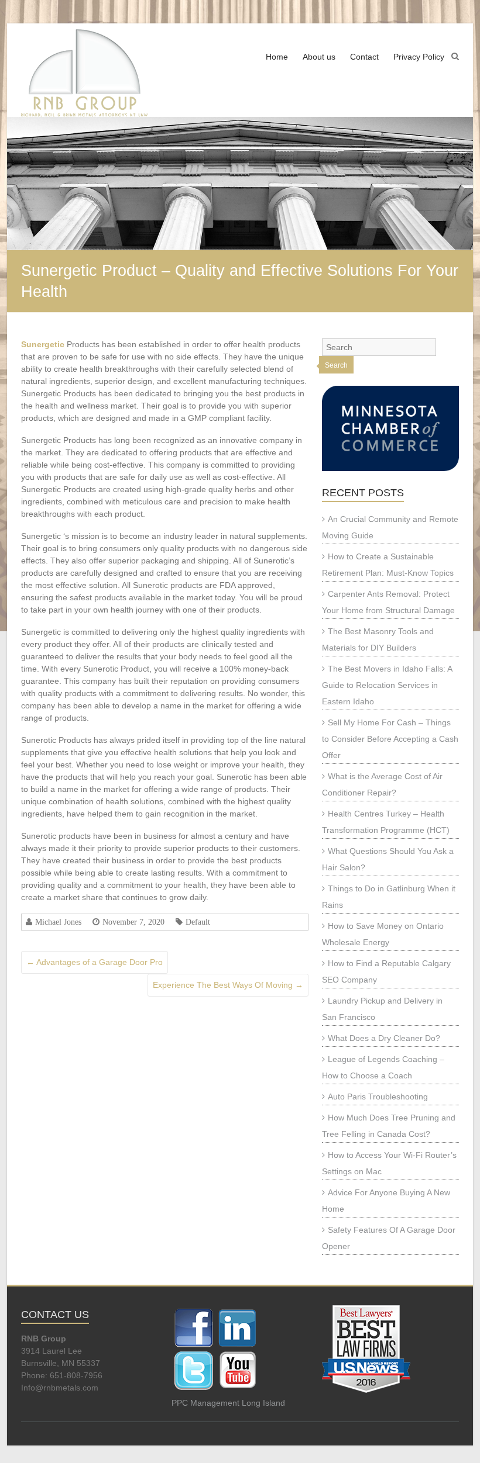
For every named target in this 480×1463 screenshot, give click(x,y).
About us (319, 56)
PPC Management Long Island (228, 1402)
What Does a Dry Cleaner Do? (384, 1038)
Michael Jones (58, 922)
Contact (364, 56)
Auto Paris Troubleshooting (378, 1096)
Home (277, 56)
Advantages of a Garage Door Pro (94, 962)
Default (198, 922)
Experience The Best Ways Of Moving (228, 985)
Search (336, 365)
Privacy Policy (418, 56)
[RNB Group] (84, 73)
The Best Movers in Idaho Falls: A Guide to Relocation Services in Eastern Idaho (387, 685)
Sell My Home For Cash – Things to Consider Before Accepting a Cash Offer (390, 739)
